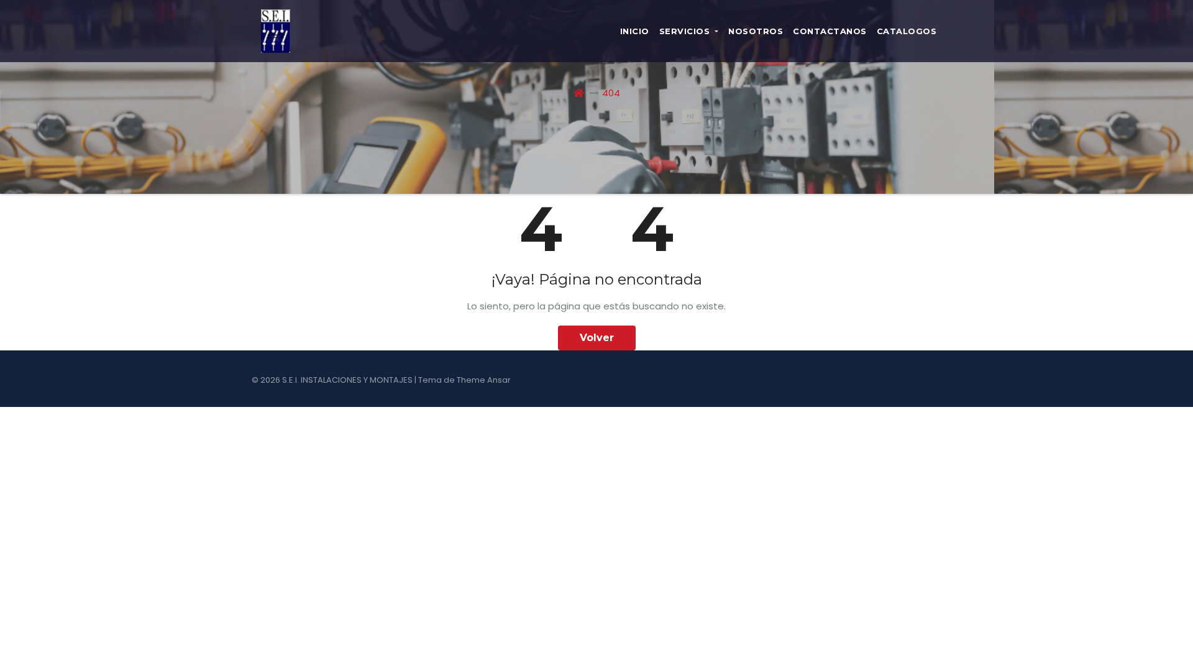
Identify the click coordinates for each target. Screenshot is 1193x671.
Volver (597, 338)
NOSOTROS (755, 31)
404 (611, 92)
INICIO (634, 31)
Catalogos (907, 31)
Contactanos (830, 31)
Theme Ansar (484, 380)
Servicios (686, 31)
